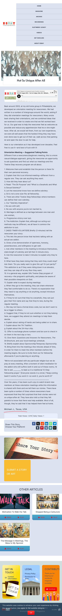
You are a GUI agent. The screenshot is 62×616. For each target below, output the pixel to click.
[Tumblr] (38, 428)
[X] (38, 424)
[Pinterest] (42, 428)
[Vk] (46, 428)
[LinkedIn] (46, 424)
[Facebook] (34, 424)
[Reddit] (42, 424)
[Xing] (50, 428)
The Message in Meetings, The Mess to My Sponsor (14, 542)
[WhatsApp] (51, 424)
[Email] (55, 428)
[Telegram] (55, 424)
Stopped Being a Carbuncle (48, 512)
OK (31, 613)
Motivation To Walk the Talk (14, 512)
